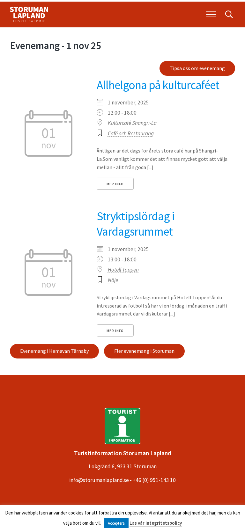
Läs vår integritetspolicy (156, 523)
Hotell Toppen (123, 269)
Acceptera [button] (116, 523)
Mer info (115, 184)
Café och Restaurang (131, 133)
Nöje (113, 280)
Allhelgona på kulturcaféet (158, 84)
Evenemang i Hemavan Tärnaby (54, 351)
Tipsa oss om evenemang (197, 68)
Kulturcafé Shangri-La (132, 122)
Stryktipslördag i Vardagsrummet (135, 224)
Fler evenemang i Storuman (144, 351)
